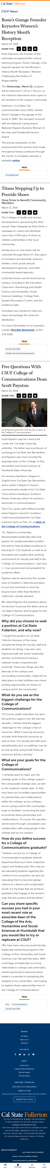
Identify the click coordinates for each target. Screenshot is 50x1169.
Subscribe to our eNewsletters (24, 1087)
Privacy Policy (24, 1076)
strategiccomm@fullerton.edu (24, 1125)
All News (24, 1036)
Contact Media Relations (24, 1069)
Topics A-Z (24, 1040)
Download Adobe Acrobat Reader (25, 1160)
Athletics (24, 1043)
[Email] (35, 49)
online (16, 160)
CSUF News (9, 11)
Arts (7, 1004)
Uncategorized (12, 175)
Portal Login (17, 1165)
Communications (19, 1004)
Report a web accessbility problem (25, 1156)
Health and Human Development (20, 353)
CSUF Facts (24, 1065)
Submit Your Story (24, 1099)
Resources (32, 1166)
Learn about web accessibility (33, 1152)
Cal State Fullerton (13, 3)
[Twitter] (24, 49)
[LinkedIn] (30, 49)
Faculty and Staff (13, 349)
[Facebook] (19, 49)
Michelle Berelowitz (23, 329)
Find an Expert (24, 1072)
